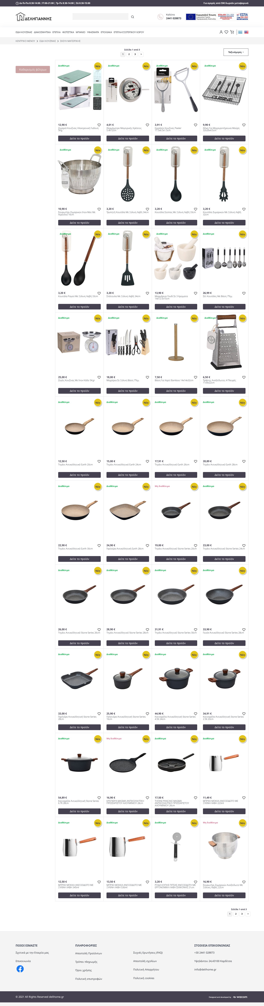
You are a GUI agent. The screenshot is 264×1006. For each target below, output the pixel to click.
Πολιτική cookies (143, 978)
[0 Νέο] (176, 510)
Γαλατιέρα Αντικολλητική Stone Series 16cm (126, 718)
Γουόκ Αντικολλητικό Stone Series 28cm (223, 633)
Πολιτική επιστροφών (88, 978)
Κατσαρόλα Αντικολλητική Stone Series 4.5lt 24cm (175, 718)
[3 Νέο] (79, 510)
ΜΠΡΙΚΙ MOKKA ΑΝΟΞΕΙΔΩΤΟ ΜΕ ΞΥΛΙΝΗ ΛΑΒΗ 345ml (75, 886)
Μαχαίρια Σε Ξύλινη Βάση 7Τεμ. (122, 380)
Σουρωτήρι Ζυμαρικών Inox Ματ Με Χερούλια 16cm (76, 213)
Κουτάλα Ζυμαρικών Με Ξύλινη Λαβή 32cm (222, 213)
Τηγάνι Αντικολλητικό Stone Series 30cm (176, 633)
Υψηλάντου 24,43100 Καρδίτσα (213, 961)
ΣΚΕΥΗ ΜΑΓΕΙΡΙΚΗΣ (70, 41)
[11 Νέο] (176, 258)
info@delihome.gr (205, 969)
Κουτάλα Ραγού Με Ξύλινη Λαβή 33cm (78, 296)
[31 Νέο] (176, 174)
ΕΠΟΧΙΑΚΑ (106, 32)
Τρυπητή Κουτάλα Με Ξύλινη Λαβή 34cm (127, 212)
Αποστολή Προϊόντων (88, 953)
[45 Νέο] (176, 90)
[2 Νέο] (176, 678)
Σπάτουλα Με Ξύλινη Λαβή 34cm (123, 296)
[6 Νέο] (79, 90)
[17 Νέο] (128, 342)
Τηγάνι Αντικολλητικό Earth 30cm (75, 548)
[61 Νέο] (176, 342)
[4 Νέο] (224, 510)
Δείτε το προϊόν (79, 138)
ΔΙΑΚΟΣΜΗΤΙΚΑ (42, 32)
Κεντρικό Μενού (25, 41)
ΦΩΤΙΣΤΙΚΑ (68, 32)
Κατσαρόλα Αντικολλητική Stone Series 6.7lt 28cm (78, 802)
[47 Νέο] (128, 90)
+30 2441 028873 (204, 952)
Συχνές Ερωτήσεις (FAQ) (148, 952)
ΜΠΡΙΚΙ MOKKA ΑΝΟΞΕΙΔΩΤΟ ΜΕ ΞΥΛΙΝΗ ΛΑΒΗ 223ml (220, 802)
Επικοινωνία (23, 961)
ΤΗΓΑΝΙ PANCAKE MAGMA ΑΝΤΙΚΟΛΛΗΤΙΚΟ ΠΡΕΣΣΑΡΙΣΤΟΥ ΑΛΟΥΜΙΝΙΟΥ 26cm (172, 803)
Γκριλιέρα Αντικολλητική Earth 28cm (124, 548)
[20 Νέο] (224, 342)
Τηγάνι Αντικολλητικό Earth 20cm (75, 464)
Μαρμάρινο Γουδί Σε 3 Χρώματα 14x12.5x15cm (171, 297)
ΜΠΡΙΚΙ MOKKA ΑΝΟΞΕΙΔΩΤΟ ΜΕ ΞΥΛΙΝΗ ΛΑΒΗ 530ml (124, 886)
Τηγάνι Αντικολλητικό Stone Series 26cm (79, 633)
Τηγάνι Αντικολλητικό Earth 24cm (123, 464)
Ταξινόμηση (235, 52)
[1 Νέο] (128, 510)
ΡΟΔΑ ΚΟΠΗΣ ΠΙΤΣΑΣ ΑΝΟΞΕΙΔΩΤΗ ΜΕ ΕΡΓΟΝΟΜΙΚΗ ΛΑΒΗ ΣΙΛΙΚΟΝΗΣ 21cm (175, 886)
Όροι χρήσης (83, 970)
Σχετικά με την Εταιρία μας (32, 952)
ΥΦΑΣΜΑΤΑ (93, 32)
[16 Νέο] (224, 90)
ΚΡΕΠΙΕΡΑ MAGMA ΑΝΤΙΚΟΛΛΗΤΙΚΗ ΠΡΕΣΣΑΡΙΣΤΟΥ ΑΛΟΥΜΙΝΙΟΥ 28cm (125, 802)
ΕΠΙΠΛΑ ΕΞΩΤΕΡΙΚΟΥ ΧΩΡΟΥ (129, 32)
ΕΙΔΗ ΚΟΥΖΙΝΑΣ (24, 32)
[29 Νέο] (128, 174)
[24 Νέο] (79, 174)
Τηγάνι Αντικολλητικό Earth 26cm (172, 464)
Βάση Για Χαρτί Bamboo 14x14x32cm (174, 380)
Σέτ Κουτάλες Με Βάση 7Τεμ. (218, 296)
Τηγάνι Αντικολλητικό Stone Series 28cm (127, 633)
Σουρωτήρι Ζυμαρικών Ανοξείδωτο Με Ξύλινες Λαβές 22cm (223, 886)
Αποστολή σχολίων (145, 961)
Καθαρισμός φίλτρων (33, 69)
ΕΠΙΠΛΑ (56, 32)
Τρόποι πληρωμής (86, 961)
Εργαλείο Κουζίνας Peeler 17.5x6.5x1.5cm (168, 129)
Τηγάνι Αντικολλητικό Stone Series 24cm (224, 548)
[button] (232, 32)
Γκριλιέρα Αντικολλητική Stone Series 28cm (77, 718)
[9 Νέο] (79, 426)
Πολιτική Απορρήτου (146, 969)
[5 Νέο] (224, 258)
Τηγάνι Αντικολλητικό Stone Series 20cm (176, 548)
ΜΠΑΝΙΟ (80, 32)
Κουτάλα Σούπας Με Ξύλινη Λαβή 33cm (175, 212)
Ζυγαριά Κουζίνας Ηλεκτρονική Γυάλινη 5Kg (78, 129)
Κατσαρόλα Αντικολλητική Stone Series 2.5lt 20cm (223, 718)
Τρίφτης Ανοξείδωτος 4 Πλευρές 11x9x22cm (219, 381)
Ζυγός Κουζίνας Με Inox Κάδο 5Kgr (76, 380)
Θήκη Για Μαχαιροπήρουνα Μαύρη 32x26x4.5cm (221, 129)
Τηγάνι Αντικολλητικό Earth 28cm (220, 464)
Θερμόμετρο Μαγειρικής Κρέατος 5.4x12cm (124, 129)
